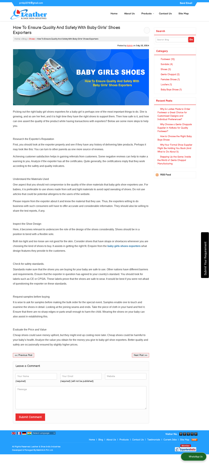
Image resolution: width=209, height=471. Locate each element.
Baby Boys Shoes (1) (171, 89)
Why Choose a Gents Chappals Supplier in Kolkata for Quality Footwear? (174, 128)
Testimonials (153, 439)
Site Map (183, 13)
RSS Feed (165, 174)
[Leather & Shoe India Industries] (28, 13)
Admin (130, 45)
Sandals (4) (166, 64)
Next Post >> (140, 355)
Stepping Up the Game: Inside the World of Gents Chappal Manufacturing (174, 160)
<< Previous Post (23, 355)
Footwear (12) (167, 59)
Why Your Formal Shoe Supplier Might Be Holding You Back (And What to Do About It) (174, 148)
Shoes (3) (165, 69)
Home (114, 13)
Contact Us (165, 13)
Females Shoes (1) (170, 79)
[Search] (196, 13)
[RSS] (194, 439)
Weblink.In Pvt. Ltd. (44, 450)
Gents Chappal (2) (170, 74)
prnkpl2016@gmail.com (31, 3)
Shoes (32, 39)
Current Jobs (170, 439)
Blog (24, 39)
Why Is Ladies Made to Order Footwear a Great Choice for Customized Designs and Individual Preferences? (173, 114)
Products (146, 13)
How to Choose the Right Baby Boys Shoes (174, 138)
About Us (129, 13)
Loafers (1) (166, 84)
